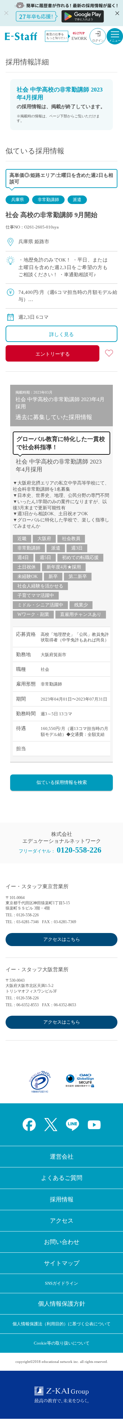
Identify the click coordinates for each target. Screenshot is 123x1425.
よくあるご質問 (61, 1178)
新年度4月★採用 (64, 567)
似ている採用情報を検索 (61, 782)
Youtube (94, 1124)
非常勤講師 (48, 199)
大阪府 (44, 538)
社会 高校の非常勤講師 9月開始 (51, 214)
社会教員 (71, 538)
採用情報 (61, 1199)
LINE (72, 1124)
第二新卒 (78, 576)
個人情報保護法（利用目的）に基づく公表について (61, 1323)
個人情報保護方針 (61, 1303)
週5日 (45, 557)
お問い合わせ (61, 1242)
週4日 (23, 557)
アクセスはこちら (61, 939)
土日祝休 (26, 567)
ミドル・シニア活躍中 (40, 604)
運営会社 (61, 1156)
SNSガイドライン (61, 1283)
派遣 (77, 199)
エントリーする (52, 354)
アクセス (61, 1220)
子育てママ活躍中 (35, 595)
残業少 (81, 604)
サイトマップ (61, 1263)
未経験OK (27, 576)
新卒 (53, 576)
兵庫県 (17, 199)
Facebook (29, 1124)
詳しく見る (61, 334)
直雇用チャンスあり (80, 614)
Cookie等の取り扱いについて (62, 1343)
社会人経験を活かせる (40, 586)
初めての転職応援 (80, 557)
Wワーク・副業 (33, 614)
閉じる (116, 13)
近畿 (22, 538)
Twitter (51, 1124)
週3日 (77, 548)
